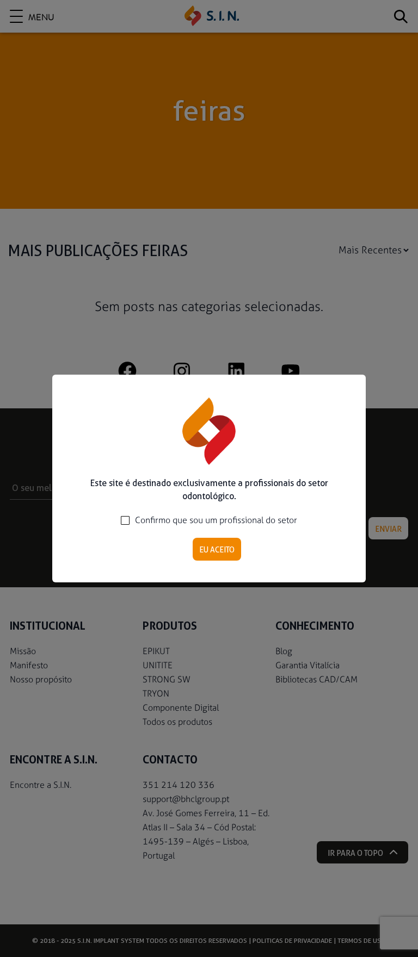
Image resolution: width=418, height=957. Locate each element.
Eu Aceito (217, 549)
